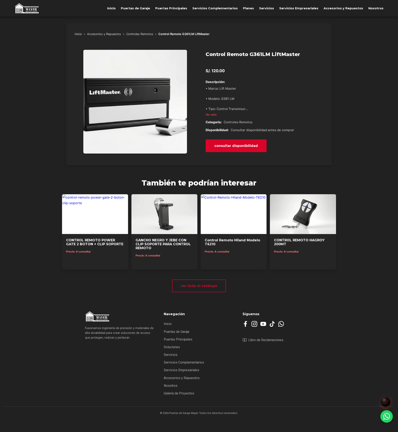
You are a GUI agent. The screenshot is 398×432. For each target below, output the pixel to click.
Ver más (211, 114)
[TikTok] (272, 324)
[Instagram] (254, 324)
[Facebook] (245, 324)
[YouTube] (263, 324)
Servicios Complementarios (215, 8)
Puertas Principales (171, 8)
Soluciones (172, 347)
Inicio (111, 8)
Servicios (266, 8)
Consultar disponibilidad (236, 146)
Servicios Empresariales (298, 8)
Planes (248, 8)
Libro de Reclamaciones (265, 340)
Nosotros (375, 8)
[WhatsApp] (281, 324)
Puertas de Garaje (135, 8)
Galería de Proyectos (179, 393)
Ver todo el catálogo (199, 286)
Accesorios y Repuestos (343, 8)
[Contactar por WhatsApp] (386, 416)
